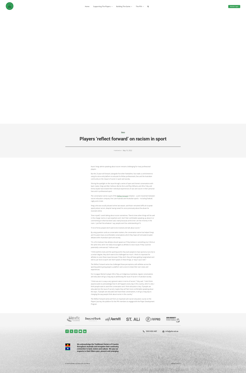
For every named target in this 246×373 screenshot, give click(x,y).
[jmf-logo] (173, 317)
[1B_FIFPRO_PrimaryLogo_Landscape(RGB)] (153, 318)
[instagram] (76, 331)
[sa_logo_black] (133, 318)
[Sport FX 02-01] (113, 318)
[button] (148, 6)
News (123, 132)
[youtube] (80, 331)
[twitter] (71, 331)
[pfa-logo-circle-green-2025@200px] (9, 3)
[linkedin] (84, 331)
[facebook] (67, 331)
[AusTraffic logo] (73, 317)
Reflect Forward (122, 196)
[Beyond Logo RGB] (93, 318)
